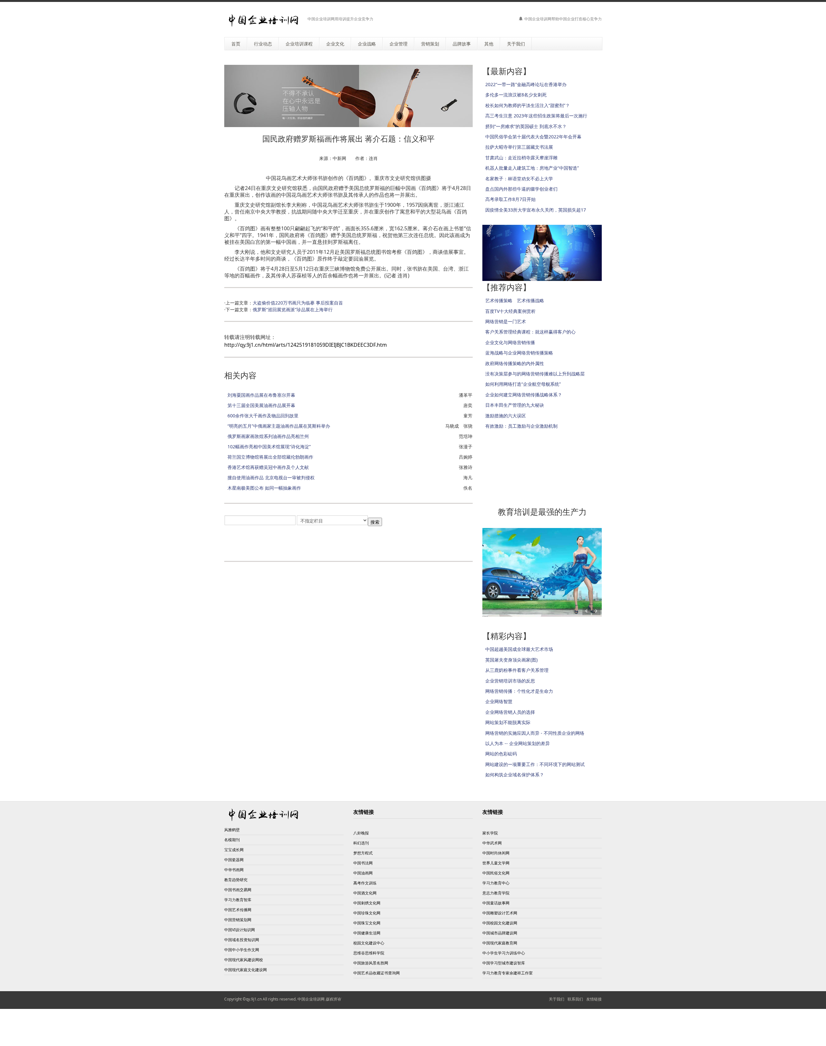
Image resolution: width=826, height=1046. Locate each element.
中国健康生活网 (366, 933)
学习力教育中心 (495, 883)
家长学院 (490, 833)
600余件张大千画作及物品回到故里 (262, 416)
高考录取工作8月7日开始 (510, 199)
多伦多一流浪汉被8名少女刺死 (516, 95)
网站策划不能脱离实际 (507, 722)
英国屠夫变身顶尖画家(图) (511, 660)
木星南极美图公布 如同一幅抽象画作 (264, 488)
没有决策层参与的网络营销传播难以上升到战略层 (535, 374)
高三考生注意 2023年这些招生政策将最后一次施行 (536, 116)
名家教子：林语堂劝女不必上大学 (519, 178)
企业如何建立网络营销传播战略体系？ (523, 395)
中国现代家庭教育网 (499, 943)
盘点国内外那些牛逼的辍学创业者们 (521, 189)
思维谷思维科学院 (368, 953)
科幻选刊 (361, 843)
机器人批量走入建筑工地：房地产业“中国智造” (532, 168)
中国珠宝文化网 (366, 923)
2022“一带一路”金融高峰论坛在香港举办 (526, 84)
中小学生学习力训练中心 (503, 953)
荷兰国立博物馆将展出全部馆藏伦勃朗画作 (270, 457)
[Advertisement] (299, 541)
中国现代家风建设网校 (243, 959)
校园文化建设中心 (368, 943)
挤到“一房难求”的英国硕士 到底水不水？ (526, 126)
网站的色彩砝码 (501, 754)
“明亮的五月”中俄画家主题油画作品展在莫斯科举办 (278, 426)
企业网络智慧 (498, 701)
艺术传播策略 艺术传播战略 (514, 300)
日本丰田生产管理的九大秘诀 (514, 405)
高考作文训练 (365, 883)
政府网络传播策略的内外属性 (514, 363)
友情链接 (594, 999)
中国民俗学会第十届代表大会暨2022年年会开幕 (533, 137)
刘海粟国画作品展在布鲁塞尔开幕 (261, 395)
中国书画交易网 (237, 889)
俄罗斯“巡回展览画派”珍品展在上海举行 (293, 309)
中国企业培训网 (311, 999)
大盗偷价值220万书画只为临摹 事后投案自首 (298, 303)
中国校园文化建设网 (499, 923)
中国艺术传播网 (237, 909)
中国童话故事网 (495, 903)
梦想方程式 (363, 853)
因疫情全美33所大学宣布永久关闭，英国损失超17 (535, 210)
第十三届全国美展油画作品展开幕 (261, 405)
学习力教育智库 (237, 899)
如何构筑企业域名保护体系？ (514, 775)
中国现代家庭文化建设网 (245, 969)
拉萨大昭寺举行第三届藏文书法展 (519, 147)
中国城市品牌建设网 (499, 933)
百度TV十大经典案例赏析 (510, 311)
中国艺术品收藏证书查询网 (376, 973)
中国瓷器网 (234, 859)
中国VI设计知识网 (239, 929)
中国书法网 (363, 863)
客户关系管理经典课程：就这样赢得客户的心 (530, 332)
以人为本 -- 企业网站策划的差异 (517, 743)
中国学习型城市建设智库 (503, 963)
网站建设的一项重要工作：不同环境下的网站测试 (535, 764)
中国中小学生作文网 (241, 949)
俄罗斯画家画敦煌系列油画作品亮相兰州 (268, 436)
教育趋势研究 (235, 879)
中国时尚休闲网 (495, 853)
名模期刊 (232, 839)
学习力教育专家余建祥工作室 (507, 973)
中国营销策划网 (237, 919)
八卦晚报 (361, 833)
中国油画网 (363, 873)
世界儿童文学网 (495, 863)
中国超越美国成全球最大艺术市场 (519, 649)
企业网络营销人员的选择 (510, 712)
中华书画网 (234, 869)
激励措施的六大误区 (505, 416)
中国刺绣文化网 (366, 903)
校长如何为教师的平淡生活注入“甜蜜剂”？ (527, 105)
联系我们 (575, 999)
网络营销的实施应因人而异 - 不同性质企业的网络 (534, 733)
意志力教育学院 (495, 893)
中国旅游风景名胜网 (370, 963)
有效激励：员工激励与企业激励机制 (521, 426)
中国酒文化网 (365, 893)
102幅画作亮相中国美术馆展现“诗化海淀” (269, 446)
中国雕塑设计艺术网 (499, 913)
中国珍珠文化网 (366, 913)
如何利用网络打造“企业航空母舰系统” (523, 384)
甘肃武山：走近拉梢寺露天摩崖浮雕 (521, 157)
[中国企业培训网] (263, 20)
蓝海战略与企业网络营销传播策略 (519, 353)
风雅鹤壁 (232, 829)
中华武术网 (492, 843)
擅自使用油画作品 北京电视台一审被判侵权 (271, 477)
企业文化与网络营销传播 (510, 342)
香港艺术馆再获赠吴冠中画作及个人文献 (268, 467)
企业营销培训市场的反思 (510, 681)
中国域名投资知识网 (241, 939)
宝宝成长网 (234, 849)
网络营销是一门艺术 (505, 321)
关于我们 (556, 999)
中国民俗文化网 (495, 873)
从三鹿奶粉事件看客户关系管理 (517, 670)
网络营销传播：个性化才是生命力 (519, 691)
